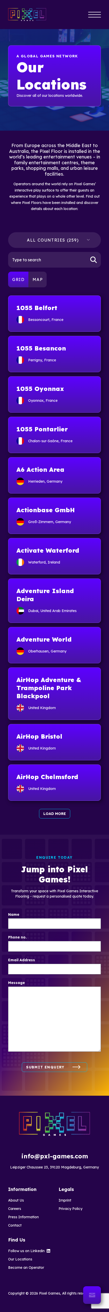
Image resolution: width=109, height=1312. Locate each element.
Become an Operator (26, 1267)
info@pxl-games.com (54, 1156)
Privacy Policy (70, 1208)
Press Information (23, 1217)
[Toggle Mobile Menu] (94, 14)
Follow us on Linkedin (26, 1251)
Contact (15, 1225)
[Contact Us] (92, 1295)
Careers (14, 1208)
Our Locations (20, 1259)
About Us (16, 1200)
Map (37, 279)
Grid (18, 279)
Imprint (65, 1200)
